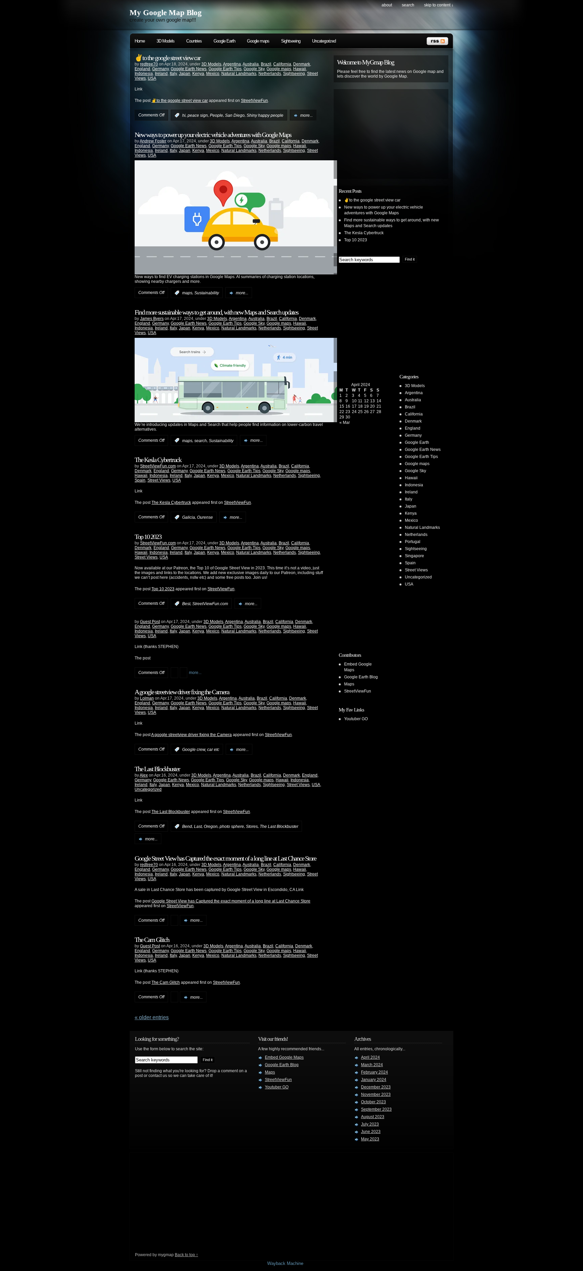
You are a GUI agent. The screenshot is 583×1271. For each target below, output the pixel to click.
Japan (184, 73)
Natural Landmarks (238, 73)
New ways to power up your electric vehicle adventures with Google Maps (213, 134)
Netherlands (269, 73)
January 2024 (373, 1079)
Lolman (147, 698)
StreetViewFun (254, 100)
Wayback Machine (285, 1263)
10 (354, 401)
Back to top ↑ (186, 1254)
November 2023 (376, 1094)
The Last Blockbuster (157, 769)
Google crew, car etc (200, 749)
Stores (252, 826)
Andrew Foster (153, 141)
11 (360, 401)
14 (379, 401)
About (387, 5)
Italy (173, 73)
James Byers (152, 318)
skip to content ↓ (438, 5)
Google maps (258, 41)
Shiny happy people (265, 115)
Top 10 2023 (148, 536)
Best (186, 603)
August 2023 (372, 1116)
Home (140, 41)
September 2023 (376, 1109)
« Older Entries (152, 1017)
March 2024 (372, 1064)
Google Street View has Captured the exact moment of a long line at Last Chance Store (225, 858)
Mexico (212, 73)
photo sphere (232, 826)
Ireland (161, 73)
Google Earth (224, 41)
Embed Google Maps (284, 1057)
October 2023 (373, 1102)
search (408, 5)
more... (306, 115)
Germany (160, 68)
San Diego (235, 115)
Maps (349, 684)
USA (152, 78)
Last (198, 826)
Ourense (205, 517)
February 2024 (374, 1072)
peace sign (198, 115)
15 (341, 406)
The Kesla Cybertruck (158, 459)
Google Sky (254, 68)
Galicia (188, 517)
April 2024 (370, 1057)
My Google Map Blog (166, 12)
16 (347, 406)
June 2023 (371, 1131)
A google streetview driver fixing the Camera (182, 692)
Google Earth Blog (361, 677)
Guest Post (150, 621)
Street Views (158, 480)
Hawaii (299, 68)
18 (360, 406)
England (142, 68)
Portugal (412, 541)
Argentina (232, 64)
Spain (140, 480)
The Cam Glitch (152, 939)
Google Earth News (188, 68)
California (282, 64)
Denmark (301, 64)
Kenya (198, 73)
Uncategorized (324, 41)
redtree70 (149, 64)
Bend (187, 826)
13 (372, 401)
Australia (251, 64)
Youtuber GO (356, 718)
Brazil (266, 64)
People (216, 115)
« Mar (344, 422)
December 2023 (376, 1087)
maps (187, 293)
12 (366, 401)
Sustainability (206, 293)
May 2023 (370, 1139)
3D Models (165, 41)
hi (184, 115)
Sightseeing (290, 41)
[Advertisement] (391, 134)
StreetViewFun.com (158, 466)
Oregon (211, 826)
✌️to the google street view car (167, 57)
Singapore (414, 555)
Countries (194, 41)
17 (354, 406)
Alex (144, 775)
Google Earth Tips (225, 68)
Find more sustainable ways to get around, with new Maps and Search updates (216, 312)
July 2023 (370, 1124)
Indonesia (144, 73)
